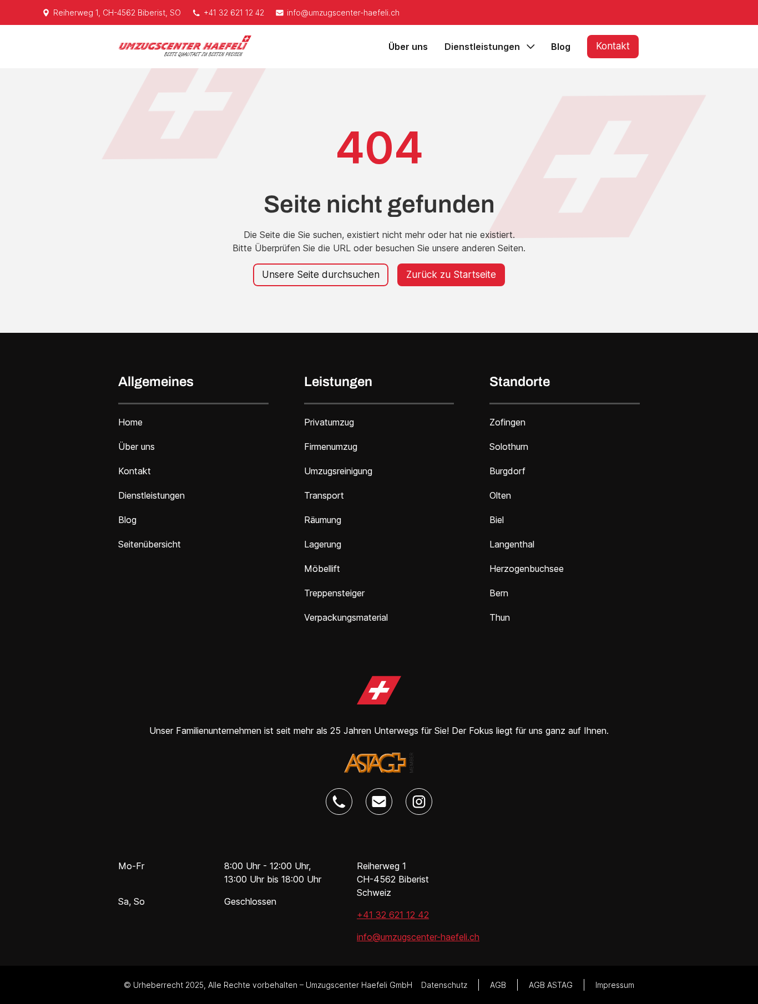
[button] (489, 46)
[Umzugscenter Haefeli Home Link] (379, 690)
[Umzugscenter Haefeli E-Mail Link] (379, 801)
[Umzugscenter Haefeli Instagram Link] (419, 801)
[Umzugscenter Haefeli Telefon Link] (339, 801)
